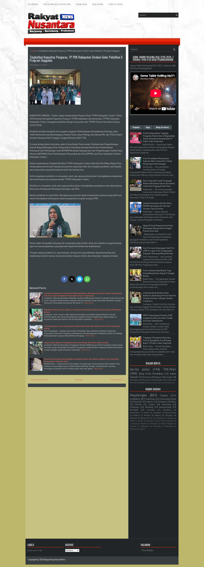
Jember (140, 421)
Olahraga (134, 380)
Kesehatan (157, 380)
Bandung (149, 407)
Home (33, 51)
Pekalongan (145, 426)
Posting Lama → (117, 379)
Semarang (166, 404)
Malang (158, 415)
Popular (136, 127)
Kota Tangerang (168, 421)
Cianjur (152, 404)
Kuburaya (151, 410)
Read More (88, 303)
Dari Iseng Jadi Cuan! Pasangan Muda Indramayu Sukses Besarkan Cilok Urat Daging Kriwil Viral (159, 183)
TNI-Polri (169, 369)
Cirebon (164, 395)
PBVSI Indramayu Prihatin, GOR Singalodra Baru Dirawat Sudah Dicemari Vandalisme (157, 318)
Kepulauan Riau (152, 421)
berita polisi (140, 369)
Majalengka (138, 395)
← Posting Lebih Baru (38, 379)
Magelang (167, 410)
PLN (131, 382)
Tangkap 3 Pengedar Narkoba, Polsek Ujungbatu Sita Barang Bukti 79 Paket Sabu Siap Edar (157, 340)
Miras (151, 383)
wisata (169, 377)
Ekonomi (145, 380)
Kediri (151, 418)
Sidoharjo (133, 429)
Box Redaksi (33, 4)
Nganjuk (133, 418)
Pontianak (162, 401)
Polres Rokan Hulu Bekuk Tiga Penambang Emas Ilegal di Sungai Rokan (158, 273)
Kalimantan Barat (168, 399)
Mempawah (160, 418)
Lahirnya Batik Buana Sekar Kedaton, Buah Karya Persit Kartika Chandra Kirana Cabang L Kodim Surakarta (159, 297)
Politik (159, 383)
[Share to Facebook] (64, 279)
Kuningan (134, 409)
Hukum (158, 377)
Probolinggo (169, 426)
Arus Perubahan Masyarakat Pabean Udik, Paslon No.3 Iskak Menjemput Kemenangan (157, 161)
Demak (138, 404)
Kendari (147, 415)
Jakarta (149, 401)
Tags (148, 127)
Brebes (132, 421)
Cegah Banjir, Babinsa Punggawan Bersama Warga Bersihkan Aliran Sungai (76, 342)
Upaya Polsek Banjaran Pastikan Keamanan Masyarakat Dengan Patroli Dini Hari (158, 228)
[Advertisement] (153, 480)
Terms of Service (115, 4)
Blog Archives (162, 127)
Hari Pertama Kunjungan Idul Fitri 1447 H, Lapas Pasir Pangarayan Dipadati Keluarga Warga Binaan (159, 251)
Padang (136, 415)
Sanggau (169, 415)
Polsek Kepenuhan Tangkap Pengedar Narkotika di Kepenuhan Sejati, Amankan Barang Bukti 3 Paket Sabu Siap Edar (159, 137)
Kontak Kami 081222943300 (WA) (57, 4)
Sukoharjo (134, 407)
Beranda (79, 379)
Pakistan (133, 426)
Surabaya (157, 412)
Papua (142, 418)
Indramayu (150, 399)
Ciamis (146, 412)
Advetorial (169, 383)
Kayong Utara (170, 412)
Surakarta (135, 398)
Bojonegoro (135, 412)
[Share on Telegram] (79, 279)
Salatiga (171, 418)
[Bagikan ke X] (72, 279)
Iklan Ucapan (97, 4)
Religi (141, 373)
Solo (141, 429)
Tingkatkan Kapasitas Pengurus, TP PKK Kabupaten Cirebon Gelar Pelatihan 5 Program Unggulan (76, 59)
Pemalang (156, 426)
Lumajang (133, 423)
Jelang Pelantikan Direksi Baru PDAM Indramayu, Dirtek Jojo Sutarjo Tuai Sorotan (157, 206)
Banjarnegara (165, 407)
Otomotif (141, 382)
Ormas (169, 380)
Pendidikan (157, 373)
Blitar (173, 401)
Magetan (144, 423)
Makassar (153, 423)
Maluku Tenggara (167, 423)
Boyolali (138, 401)
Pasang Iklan (81, 4)
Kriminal (147, 377)
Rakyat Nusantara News (54, 559)
